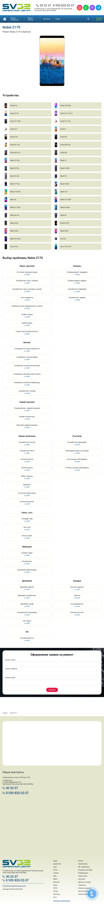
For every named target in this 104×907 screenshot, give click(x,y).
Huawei (55, 873)
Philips (55, 891)
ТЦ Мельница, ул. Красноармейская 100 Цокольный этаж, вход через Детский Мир (53, 9)
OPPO (55, 888)
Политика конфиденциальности (14, 886)
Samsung (56, 894)
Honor (55, 870)
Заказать (52, 690)
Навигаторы (82, 876)
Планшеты (82, 885)
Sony (55, 897)
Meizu (55, 879)
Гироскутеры (82, 864)
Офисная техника (84, 882)
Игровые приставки (85, 870)
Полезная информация (61, 901)
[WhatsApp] (86, 7)
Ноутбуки (81, 879)
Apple (55, 861)
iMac (55, 876)
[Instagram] (79, 7)
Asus (55, 867)
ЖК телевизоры (84, 867)
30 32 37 (43, 5)
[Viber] (92, 7)
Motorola (56, 882)
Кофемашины (83, 873)
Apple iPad (57, 864)
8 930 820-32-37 (63, 5)
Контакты (46, 19)
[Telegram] (98, 7)
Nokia (55, 885)
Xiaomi (80, 861)
